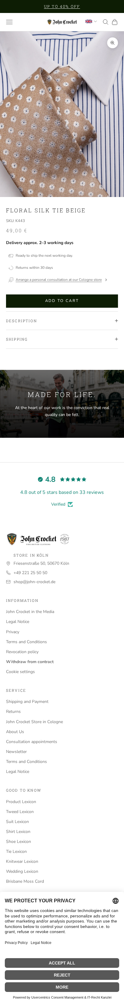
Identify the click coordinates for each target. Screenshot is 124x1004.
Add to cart (62, 300)
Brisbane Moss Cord (25, 881)
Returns (13, 711)
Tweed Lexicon (20, 812)
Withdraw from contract (30, 662)
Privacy (12, 632)
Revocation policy (22, 652)
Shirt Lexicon (18, 831)
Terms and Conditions (26, 642)
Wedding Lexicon (22, 871)
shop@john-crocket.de (34, 582)
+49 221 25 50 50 (30, 573)
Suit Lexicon (17, 821)
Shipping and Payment (27, 701)
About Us (15, 732)
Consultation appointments (31, 742)
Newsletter (16, 752)
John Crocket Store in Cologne (34, 722)
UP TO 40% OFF (62, 6)
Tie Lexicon (16, 851)
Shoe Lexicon (18, 841)
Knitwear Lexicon (22, 861)
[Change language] (91, 21)
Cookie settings (20, 672)
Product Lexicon (21, 802)
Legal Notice (17, 621)
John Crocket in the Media (30, 612)
